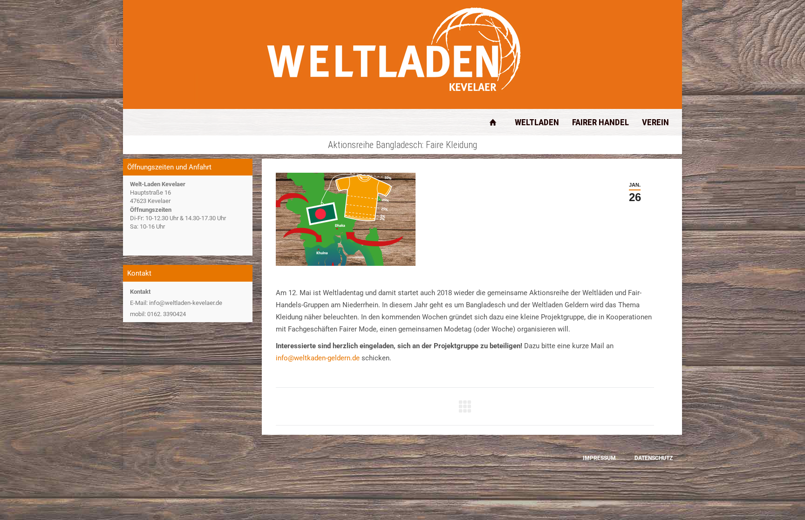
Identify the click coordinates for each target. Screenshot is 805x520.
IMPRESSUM (599, 458)
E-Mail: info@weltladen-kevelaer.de (176, 302)
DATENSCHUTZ (653, 458)
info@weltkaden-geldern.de (318, 358)
